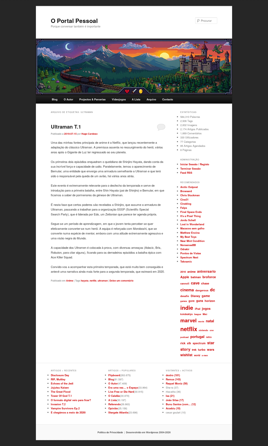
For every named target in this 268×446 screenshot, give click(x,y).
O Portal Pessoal (74, 20)
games (183, 301)
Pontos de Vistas (190, 253)
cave (195, 283)
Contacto (167, 99)
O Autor (68, 99)
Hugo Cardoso (89, 133)
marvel (188, 320)
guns (199, 301)
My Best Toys (188, 237)
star (210, 342)
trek (194, 350)
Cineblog (185, 203)
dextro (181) (173, 375)
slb (189, 343)
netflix (93, 280)
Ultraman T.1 (66, 126)
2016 (183, 271)
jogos (206, 308)
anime (191, 271)
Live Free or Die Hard (121, 391)
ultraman (103, 280)
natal (210, 320)
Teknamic (186, 261)
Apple (184, 277)
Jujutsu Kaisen (60, 387)
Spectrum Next (189, 257)
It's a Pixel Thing (190, 216)
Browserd (186, 191)
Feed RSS (186, 172)
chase (205, 283)
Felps (183, 208)
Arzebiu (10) (173, 408)
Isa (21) (170, 396)
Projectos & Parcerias (92, 99)
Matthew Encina (190, 232)
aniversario (206, 271)
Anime (69, 280)
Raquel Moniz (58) (177, 383)
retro (209, 337)
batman (196, 277)
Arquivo (151, 99)
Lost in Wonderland (192, 224)
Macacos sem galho (192, 228)
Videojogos (119, 99)
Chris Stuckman (190, 195)
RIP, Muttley (58, 379)
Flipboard (114, 375)
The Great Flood (60, 391)
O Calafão (114, 396)
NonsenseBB (188, 245)
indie (186, 308)
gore (192, 301)
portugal (197, 336)
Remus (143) (173, 379)
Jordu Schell (188, 220)
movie (201, 321)
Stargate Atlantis (118, 412)
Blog (54, 99)
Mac (205, 314)
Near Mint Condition (192, 241)
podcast (184, 337)
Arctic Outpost (189, 187)
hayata (84, 280)
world (197, 355)
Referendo (114, 404)
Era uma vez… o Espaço (123, 387)
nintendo (203, 330)
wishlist (186, 354)
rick (182, 343)
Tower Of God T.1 (61, 396)
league (197, 314)
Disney (195, 296)
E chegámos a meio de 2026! (68, 412)
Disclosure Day (60, 375)
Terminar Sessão (190, 168)
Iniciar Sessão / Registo (194, 164)
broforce (209, 276)
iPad (197, 309)
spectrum (199, 343)
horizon (210, 301)
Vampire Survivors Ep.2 (65, 408)
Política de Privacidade (110, 432)
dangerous (201, 290)
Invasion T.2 (58, 404)
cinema (187, 289)
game (206, 295)
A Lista (136, 99)
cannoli (184, 283)
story (185, 349)
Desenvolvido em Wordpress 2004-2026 (148, 432)
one (212, 330)
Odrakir (184, 249)
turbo (201, 350)
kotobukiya (186, 314)
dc (212, 289)
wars (210, 349)
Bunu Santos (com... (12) (181, 404)
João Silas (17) (175, 400)
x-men (205, 355)
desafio (184, 296)
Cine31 (184, 199)
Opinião (113, 408)
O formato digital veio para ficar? (71, 400)
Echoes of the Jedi (62, 383)
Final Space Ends (191, 212)
